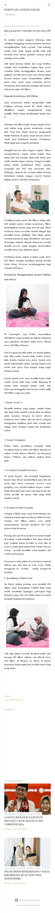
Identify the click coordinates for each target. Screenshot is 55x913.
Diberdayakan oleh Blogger (29, 900)
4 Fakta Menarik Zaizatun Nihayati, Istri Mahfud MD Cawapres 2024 (23, 820)
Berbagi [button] (7, 696)
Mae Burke (35, 905)
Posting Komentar (19, 829)
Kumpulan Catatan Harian (22, 9)
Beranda (10, 14)
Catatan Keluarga (16, 700)
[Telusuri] (49, 4)
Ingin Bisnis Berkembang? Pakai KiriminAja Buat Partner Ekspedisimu (27, 875)
